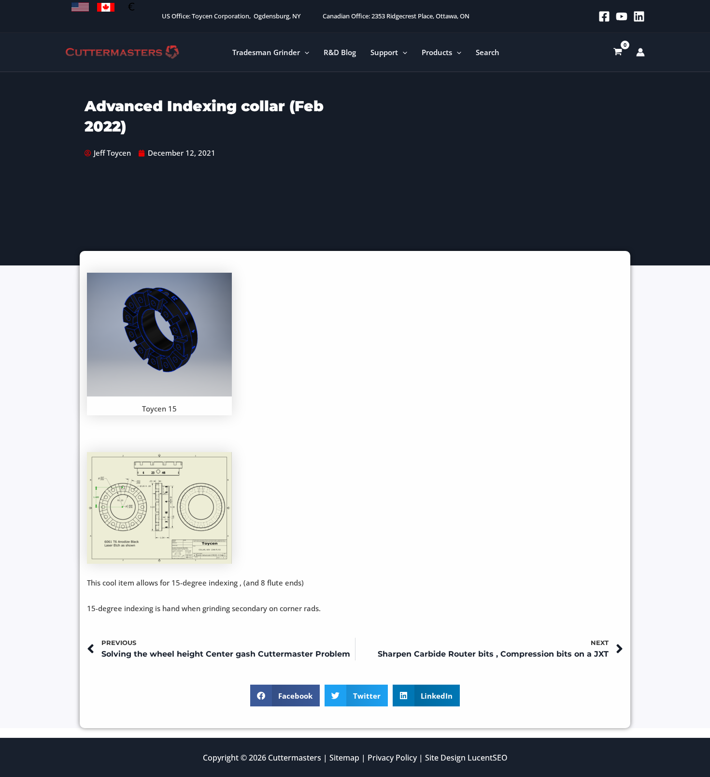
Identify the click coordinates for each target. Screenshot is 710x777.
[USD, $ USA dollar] (80, 7)
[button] (304, 52)
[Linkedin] (639, 16)
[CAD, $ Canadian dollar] (106, 7)
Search (487, 52)
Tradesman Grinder (266, 52)
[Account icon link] (640, 52)
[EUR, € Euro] (131, 7)
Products (437, 52)
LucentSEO (488, 757)
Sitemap (344, 757)
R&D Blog (340, 52)
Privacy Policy (392, 757)
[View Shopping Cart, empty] (617, 52)
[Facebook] (604, 16)
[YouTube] (621, 16)
